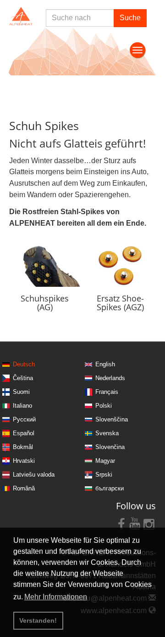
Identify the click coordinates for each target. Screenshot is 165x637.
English (105, 364)
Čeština (23, 378)
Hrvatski (24, 460)
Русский (24, 419)
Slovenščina (111, 419)
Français (106, 391)
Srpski (103, 474)
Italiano (22, 405)
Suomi (21, 391)
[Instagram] (149, 523)
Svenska (107, 433)
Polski (103, 405)
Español (23, 433)
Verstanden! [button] (38, 620)
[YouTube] (135, 523)
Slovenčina (110, 447)
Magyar (105, 460)
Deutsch (24, 364)
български (109, 488)
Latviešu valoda (34, 474)
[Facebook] (121, 523)
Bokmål (23, 447)
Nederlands (110, 378)
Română (24, 488)
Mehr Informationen (55, 597)
